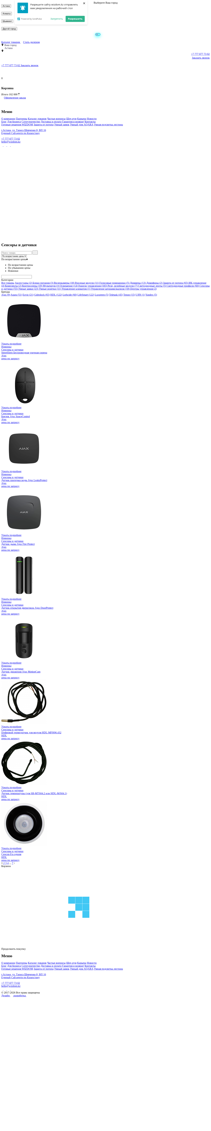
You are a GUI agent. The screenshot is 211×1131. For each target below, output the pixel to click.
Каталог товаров (11, 42)
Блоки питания (43, 282)
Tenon (129, 294)
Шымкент (7, 21)
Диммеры (138, 282)
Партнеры (21, 118)
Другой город (9, 29)
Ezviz (28, 294)
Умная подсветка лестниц (108, 124)
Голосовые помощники (114, 282)
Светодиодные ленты (152, 285)
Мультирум (51, 285)
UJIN (140, 294)
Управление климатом (75, 288)
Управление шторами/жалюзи (110, 288)
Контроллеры (32, 285)
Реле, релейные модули (122, 285)
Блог (4, 121)
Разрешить (75, 18)
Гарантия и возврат (73, 121)
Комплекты (13, 285)
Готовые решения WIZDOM (17, 124)
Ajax (5, 294)
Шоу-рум (71, 118)
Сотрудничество (31, 121)
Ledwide (70, 294)
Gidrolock (42, 294)
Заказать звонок (201, 57)
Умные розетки (50, 288)
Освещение (69, 285)
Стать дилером (31, 42)
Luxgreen (101, 294)
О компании (8, 118)
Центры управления (143, 288)
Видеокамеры (64, 282)
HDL (56, 294)
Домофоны (154, 282)
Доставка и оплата (51, 121)
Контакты (90, 121)
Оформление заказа (15, 97)
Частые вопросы (56, 118)
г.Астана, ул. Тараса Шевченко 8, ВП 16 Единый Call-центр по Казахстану (23, 132)
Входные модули (87, 282)
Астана (6, 6)
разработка (20, 995)
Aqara (16, 294)
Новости (92, 118)
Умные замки (28, 288)
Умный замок (61, 124)
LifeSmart (85, 294)
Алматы (7, 13)
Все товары (7, 282)
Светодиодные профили (183, 285)
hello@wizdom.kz (10, 141)
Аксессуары (23, 282)
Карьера (81, 118)
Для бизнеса (14, 121)
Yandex (151, 294)
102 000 (13, 94)
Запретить (56, 18)
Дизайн (5, 995)
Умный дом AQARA (81, 124)
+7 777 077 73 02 (11, 65)
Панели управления (92, 285)
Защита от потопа (44, 124)
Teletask (116, 294)
